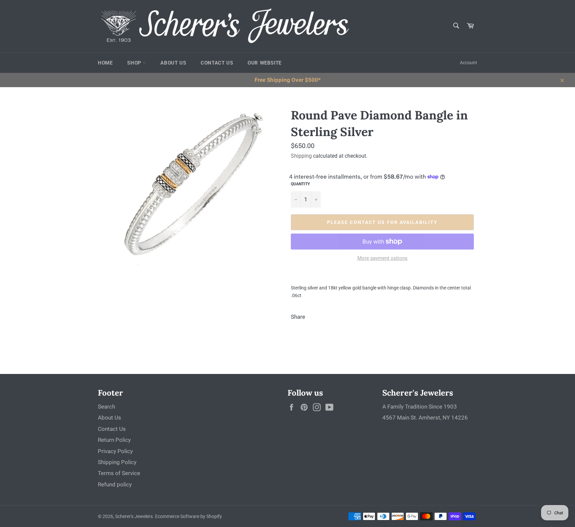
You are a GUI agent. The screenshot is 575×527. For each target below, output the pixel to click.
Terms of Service (119, 473)
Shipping (301, 156)
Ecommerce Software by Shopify (188, 516)
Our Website (265, 63)
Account (468, 62)
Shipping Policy (117, 462)
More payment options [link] (382, 258)
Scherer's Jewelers (134, 516)
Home (105, 63)
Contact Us (217, 63)
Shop (135, 63)
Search (106, 406)
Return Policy (114, 440)
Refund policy (115, 484)
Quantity (300, 184)
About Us (173, 63)
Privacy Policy (115, 451)
